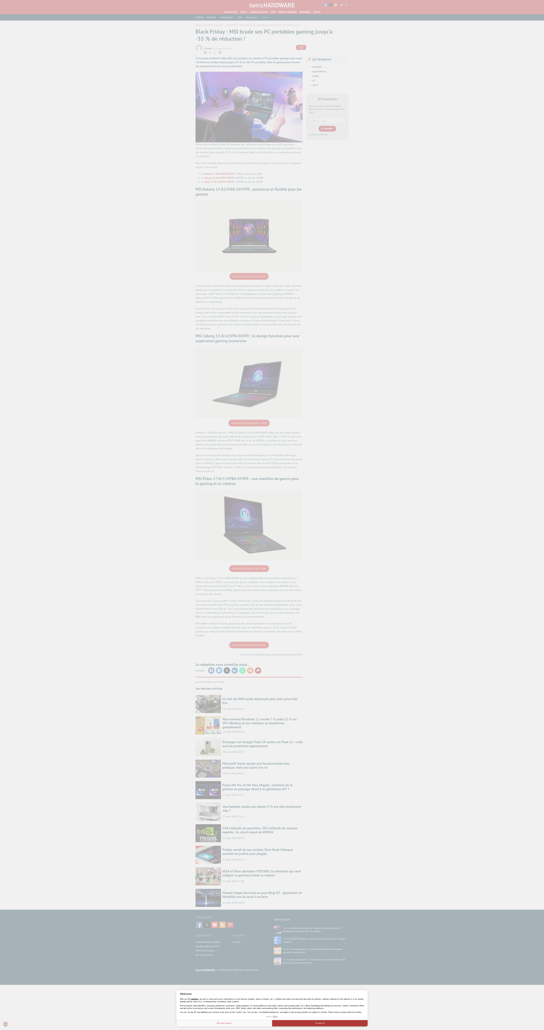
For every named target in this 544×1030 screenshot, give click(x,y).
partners (194, 999)
